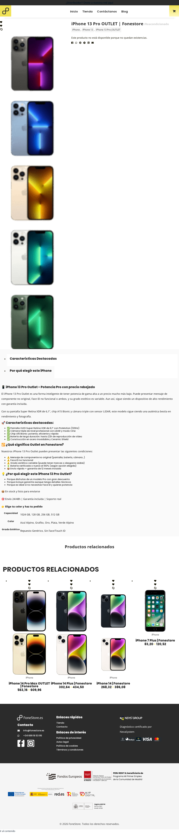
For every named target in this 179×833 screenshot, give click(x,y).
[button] (72, 45)
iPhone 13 (88, 29)
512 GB (55, 514)
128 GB (35, 514)
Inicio (74, 11)
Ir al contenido (7, 831)
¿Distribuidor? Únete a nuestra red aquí (89, 2)
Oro (47, 522)
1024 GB (25, 514)
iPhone (76, 29)
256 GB (45, 514)
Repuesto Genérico (31, 530)
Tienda (87, 11)
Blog (124, 11)
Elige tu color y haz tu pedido (24, 506)
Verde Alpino (66, 522)
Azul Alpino (27, 522)
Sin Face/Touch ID (54, 530)
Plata (54, 522)
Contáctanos (107, 11)
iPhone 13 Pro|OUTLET (108, 29)
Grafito (39, 522)
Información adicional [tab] (30, 372)
